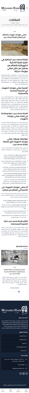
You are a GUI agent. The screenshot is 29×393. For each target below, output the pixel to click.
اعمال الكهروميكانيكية (21, 347)
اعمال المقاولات (23, 339)
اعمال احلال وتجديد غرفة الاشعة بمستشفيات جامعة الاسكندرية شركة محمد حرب (14, 271)
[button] (18, 291)
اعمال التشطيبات (23, 336)
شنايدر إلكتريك (23, 351)
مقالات (13, 23)
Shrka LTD (16, 385)
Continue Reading (14, 288)
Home (17, 23)
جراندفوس (24, 343)
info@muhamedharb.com (18, 368)
